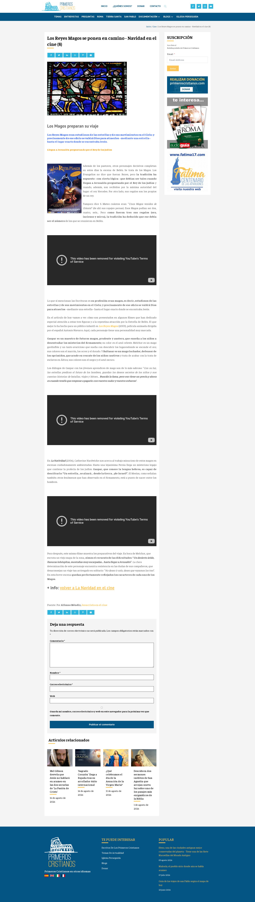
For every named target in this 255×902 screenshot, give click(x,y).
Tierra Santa (114, 16)
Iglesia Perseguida (187, 16)
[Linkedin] (67, 55)
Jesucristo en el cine (94, 604)
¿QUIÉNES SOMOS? (122, 6)
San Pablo (130, 16)
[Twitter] (59, 55)
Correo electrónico (61, 684)
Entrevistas (71, 16)
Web (52, 695)
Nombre (55, 672)
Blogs (104, 862)
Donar (105, 868)
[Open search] (165, 6)
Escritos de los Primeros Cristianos (120, 847)
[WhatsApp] (75, 55)
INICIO (104, 6)
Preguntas (88, 16)
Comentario (57, 640)
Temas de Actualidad (113, 852)
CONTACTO (155, 6)
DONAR (140, 6)
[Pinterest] (83, 55)
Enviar (173, 68)
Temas (57, 16)
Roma (100, 16)
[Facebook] (51, 55)
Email (170, 53)
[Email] (90, 55)
